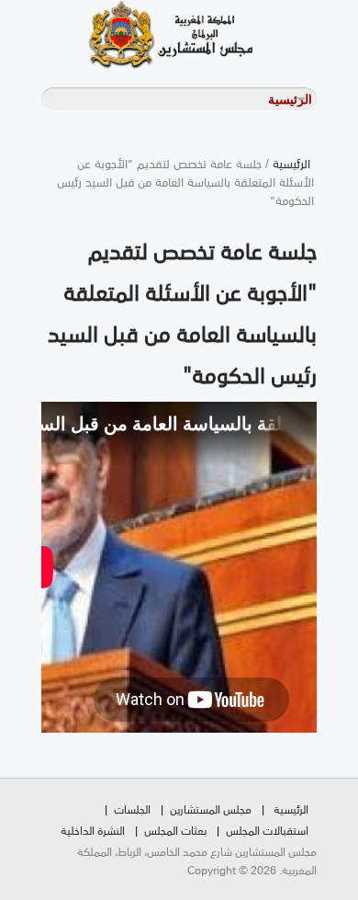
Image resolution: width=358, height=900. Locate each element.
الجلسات (132, 808)
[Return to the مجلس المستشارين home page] (146, 34)
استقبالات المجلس (267, 829)
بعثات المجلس (175, 829)
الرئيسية (291, 163)
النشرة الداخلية (93, 829)
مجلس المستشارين (211, 808)
